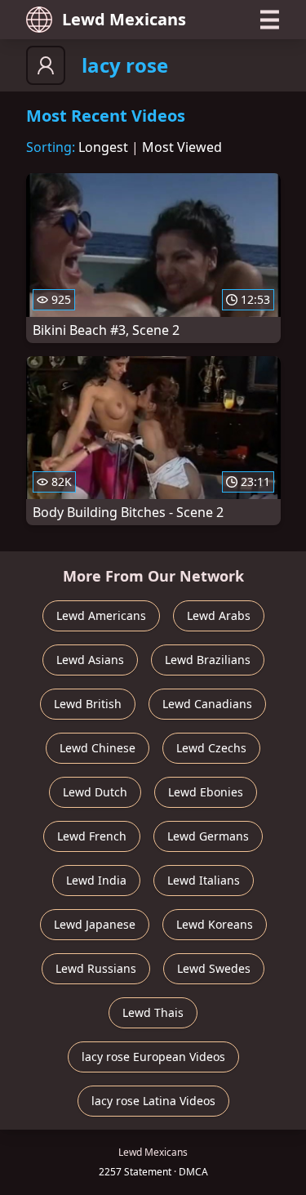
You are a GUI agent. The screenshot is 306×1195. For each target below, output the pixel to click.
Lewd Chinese (97, 748)
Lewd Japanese (94, 924)
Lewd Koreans (214, 924)
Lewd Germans (208, 836)
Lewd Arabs (219, 615)
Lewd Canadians (207, 703)
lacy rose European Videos (153, 1056)
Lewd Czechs (211, 748)
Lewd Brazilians (208, 659)
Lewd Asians (90, 659)
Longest (103, 147)
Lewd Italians (203, 880)
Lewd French (91, 836)
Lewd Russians (95, 968)
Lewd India (96, 880)
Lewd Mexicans (124, 19)
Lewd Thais (153, 1012)
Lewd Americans (101, 615)
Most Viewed (182, 147)
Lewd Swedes (214, 968)
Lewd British (88, 703)
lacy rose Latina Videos (153, 1100)
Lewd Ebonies (205, 792)
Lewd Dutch (95, 792)
